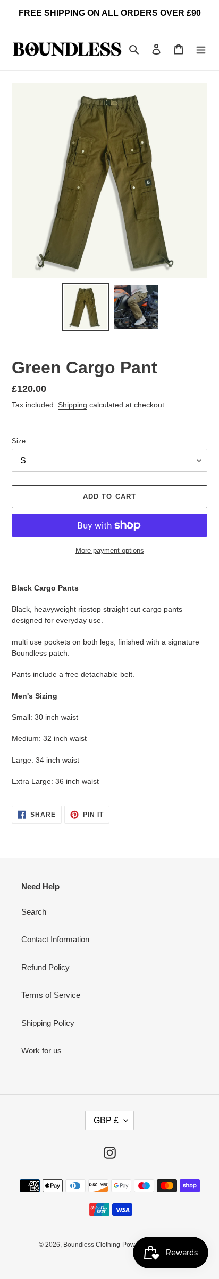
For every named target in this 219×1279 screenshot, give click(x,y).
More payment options (109, 550)
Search (33, 911)
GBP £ (106, 1120)
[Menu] (201, 49)
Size (19, 441)
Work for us (41, 1050)
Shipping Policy (47, 1022)
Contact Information (55, 939)
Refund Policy (45, 967)
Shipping (72, 404)
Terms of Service (50, 994)
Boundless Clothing (91, 1244)
